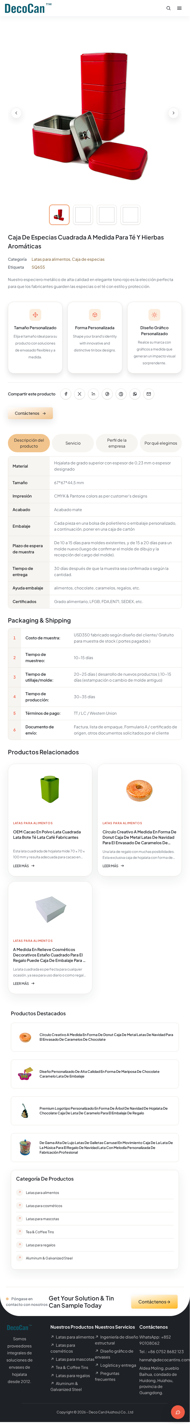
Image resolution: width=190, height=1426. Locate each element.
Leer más (24, 867)
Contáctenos (30, 413)
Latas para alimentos (51, 259)
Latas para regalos (70, 1375)
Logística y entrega (115, 1365)
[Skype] (121, 394)
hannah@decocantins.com (164, 1359)
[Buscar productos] (168, 8)
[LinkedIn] (93, 394)
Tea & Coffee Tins (69, 1367)
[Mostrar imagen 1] (59, 215)
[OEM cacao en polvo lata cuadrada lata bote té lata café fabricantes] (50, 820)
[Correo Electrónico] (148, 394)
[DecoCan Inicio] (28, 8)
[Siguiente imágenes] (173, 113)
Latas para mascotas (72, 1359)
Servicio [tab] (73, 443)
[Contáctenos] (178, 1412)
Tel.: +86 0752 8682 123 (161, 1351)
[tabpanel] (95, 598)
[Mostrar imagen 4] (130, 215)
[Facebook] (65, 394)
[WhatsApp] (134, 394)
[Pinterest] (107, 394)
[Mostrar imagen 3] (107, 215)
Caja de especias (88, 259)
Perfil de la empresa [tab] (117, 443)
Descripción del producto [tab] (29, 443)
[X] (79, 394)
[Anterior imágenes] (16, 113)
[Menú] (179, 8)
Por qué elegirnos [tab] (161, 443)
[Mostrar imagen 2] (83, 215)
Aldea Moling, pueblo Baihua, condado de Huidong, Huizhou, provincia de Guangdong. (159, 1380)
